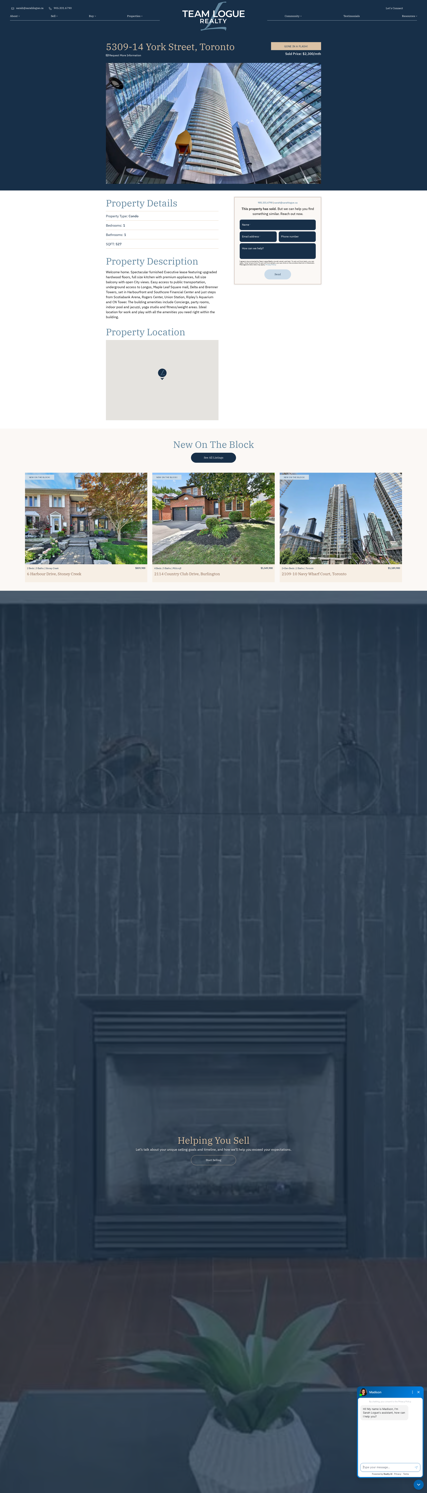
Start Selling (213, 1160)
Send (278, 274)
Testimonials (351, 16)
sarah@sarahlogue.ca (286, 202)
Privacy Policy (271, 264)
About (14, 16)
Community (292, 16)
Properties (133, 16)
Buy (91, 16)
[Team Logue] (213, 9)
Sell (53, 16)
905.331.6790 (265, 202)
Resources (408, 16)
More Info (125, 55)
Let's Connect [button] (394, 8)
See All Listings (213, 457)
